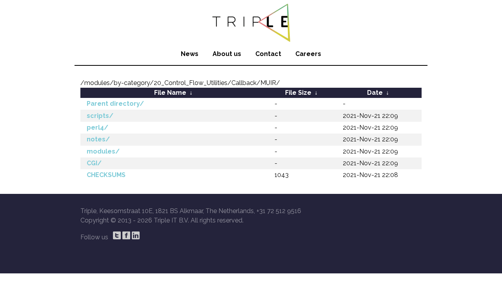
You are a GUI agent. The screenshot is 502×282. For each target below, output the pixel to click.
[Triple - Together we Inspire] (251, 21)
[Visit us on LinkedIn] (136, 235)
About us (227, 54)
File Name (170, 92)
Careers (308, 54)
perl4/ (97, 127)
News (189, 54)
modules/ (103, 151)
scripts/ (100, 115)
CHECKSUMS (106, 175)
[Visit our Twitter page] (117, 235)
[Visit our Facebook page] (126, 235)
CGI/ (94, 163)
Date (375, 92)
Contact (268, 54)
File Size (298, 92)
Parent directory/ (115, 103)
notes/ (98, 139)
